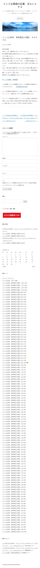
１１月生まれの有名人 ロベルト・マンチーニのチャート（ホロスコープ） (11, 118)
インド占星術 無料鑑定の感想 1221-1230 (14, 334)
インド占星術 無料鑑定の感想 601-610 (14, 440)
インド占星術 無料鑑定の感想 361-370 (14, 384)
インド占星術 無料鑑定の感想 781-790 (14, 482)
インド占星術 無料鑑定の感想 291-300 (14, 367)
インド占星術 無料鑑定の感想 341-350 (14, 379)
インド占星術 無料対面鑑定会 (11, 553)
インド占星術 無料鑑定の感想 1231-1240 (14, 337)
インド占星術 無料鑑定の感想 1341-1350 (14, 362)
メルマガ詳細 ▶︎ (10, 215)
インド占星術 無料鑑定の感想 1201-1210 (14, 330)
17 (16, 259)
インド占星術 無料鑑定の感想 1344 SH (13, 233)
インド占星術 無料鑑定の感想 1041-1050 (14, 292)
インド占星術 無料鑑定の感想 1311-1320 (14, 355)
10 (16, 257)
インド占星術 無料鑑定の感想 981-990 (14, 529)
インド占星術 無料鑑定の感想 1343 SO (13, 236)
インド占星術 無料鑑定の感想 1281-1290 (14, 348)
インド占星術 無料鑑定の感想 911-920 (14, 513)
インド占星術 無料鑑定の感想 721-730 (14, 468)
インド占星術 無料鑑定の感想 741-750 (14, 473)
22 (7, 262)
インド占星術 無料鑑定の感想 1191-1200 (14, 327)
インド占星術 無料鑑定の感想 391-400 (14, 391)
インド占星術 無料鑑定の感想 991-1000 (14, 531)
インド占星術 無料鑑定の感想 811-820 (14, 489)
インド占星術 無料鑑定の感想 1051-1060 (14, 294)
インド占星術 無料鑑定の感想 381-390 (14, 388)
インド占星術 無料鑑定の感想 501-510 (14, 416)
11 (20, 257)
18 (20, 259)
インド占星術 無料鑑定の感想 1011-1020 (14, 285)
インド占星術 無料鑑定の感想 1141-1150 (14, 316)
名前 (4, 158)
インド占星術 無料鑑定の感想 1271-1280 (14, 346)
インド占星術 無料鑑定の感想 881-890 (14, 506)
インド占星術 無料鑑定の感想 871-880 (14, 503)
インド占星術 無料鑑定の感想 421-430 (14, 398)
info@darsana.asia (21, 87)
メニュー (20, 18)
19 (26, 259)
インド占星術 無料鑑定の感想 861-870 (14, 501)
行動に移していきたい (10, 103)
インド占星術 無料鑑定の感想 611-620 (14, 442)
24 (16, 262)
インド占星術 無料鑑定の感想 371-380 (14, 386)
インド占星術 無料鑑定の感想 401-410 (14, 393)
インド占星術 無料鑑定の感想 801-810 (14, 487)
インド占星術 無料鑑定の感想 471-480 (14, 409)
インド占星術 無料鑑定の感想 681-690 (14, 459)
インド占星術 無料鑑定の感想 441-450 (14, 402)
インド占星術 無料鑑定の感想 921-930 (14, 515)
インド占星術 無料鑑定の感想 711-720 (14, 466)
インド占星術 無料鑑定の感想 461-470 (14, 407)
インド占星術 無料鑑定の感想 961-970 (14, 524)
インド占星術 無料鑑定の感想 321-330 (14, 374)
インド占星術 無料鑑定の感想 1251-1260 (14, 341)
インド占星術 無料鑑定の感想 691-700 (14, 461)
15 (7, 259)
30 (11, 264)
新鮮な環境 (18, 101)
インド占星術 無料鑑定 (10, 79)
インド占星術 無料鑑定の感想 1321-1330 (14, 358)
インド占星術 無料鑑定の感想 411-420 (14, 395)
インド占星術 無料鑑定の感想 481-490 (14, 412)
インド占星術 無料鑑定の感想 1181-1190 (14, 325)
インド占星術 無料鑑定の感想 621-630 (14, 445)
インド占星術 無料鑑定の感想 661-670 (14, 454)
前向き (12, 101)
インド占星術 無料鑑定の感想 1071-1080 (14, 299)
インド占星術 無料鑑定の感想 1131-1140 (14, 313)
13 (32, 257)
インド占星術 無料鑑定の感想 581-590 (14, 435)
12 (26, 257)
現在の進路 (25, 101)
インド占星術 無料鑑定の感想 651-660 (14, 452)
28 (3, 264)
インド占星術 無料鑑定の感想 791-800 (14, 484)
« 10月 (4, 266)
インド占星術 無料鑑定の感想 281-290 (14, 365)
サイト (4, 173)
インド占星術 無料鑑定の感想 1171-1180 (14, 323)
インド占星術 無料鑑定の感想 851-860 (14, 499)
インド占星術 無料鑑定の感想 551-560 (14, 428)
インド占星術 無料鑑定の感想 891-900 (14, 508)
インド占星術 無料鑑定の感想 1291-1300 (14, 351)
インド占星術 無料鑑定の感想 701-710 (14, 463)
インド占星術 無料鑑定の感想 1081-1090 (14, 301)
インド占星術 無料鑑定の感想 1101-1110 (14, 306)
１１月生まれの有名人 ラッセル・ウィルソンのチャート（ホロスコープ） (29, 118)
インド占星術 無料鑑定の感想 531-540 (14, 423)
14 (3, 259)
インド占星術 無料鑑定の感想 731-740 (14, 470)
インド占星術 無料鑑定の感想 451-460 (14, 405)
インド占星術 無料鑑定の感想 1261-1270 (14, 344)
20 (32, 259)
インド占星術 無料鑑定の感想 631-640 (14, 447)
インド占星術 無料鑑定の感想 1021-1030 (14, 287)
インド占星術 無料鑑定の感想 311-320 (14, 372)
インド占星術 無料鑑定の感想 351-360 (14, 381)
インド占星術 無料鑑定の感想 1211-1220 (14, 332)
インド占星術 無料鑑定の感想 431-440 (14, 400)
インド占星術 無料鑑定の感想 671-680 (14, 456)
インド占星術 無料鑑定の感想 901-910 (14, 510)
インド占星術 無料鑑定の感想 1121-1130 (14, 311)
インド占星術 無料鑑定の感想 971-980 (14, 527)
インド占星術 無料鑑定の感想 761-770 (14, 477)
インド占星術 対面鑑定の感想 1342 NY (13, 243)
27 (32, 262)
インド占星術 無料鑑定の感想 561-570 (14, 431)
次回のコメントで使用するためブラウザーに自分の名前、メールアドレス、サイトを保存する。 (20, 184)
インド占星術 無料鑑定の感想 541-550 (14, 426)
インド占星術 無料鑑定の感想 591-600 (14, 438)
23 (11, 262)
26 (26, 262)
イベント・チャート (8, 278)
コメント (5, 136)
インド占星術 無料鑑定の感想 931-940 (14, 517)
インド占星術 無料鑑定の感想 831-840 (14, 494)
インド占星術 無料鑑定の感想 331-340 (14, 377)
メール (5, 166)
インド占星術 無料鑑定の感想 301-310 (14, 369)
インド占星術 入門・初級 (9, 280)
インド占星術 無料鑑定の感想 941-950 (14, 520)
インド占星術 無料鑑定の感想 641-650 (14, 449)
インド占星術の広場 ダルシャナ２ (20, 5)
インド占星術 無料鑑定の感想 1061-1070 (14, 297)
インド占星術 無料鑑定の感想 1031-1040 (14, 290)
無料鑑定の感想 (13, 98)
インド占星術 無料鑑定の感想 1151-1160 (14, 318)
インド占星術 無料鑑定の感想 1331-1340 (14, 360)
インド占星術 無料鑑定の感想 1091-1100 (14, 304)
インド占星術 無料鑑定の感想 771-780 (14, 480)
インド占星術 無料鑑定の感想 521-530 (14, 421)
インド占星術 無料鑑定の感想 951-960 (14, 522)
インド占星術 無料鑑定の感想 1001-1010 (14, 283)
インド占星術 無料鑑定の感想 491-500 (14, 414)
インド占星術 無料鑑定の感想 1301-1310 (14, 353)
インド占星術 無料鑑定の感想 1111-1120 (14, 308)
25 (20, 262)
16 (11, 259)
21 (3, 262)
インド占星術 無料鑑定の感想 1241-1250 (14, 339)
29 (7, 264)
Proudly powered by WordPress (11, 564)
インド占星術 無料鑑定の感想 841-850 (14, 496)
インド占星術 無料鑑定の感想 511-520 (14, 419)
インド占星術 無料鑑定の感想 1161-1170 (14, 320)
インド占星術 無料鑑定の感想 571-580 (14, 433)
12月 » (33, 266)
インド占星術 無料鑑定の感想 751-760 (14, 475)
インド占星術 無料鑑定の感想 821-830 (14, 492)
